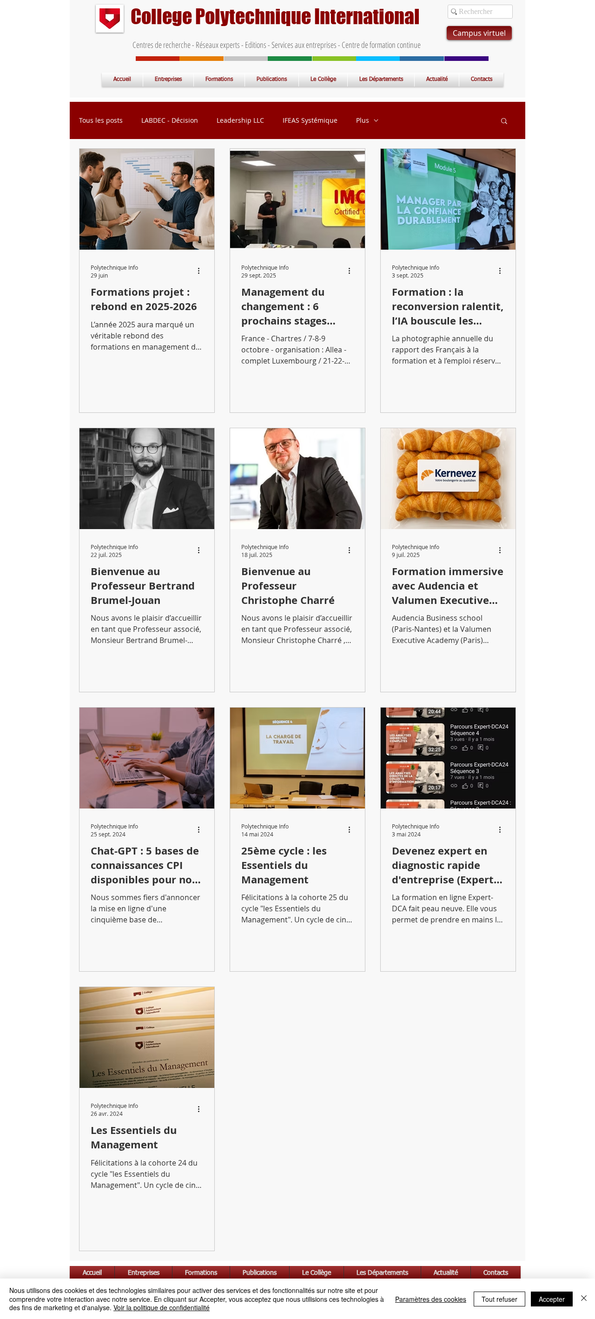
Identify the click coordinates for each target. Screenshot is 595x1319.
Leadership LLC (240, 120)
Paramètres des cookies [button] (430, 1299)
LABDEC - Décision (169, 120)
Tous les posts (101, 120)
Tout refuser (499, 1299)
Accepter (552, 1299)
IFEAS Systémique (310, 120)
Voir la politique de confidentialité (161, 1307)
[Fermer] (583, 1299)
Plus (362, 120)
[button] (504, 121)
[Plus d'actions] (201, 271)
